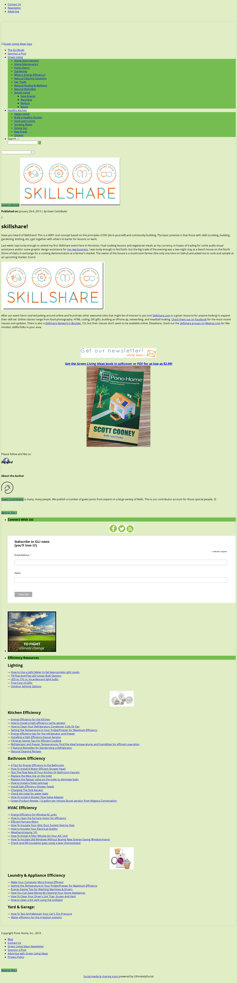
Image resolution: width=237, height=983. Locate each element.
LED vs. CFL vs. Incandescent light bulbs (35, 679)
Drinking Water (23, 124)
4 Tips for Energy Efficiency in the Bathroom (37, 765)
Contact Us (14, 4)
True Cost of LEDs (21, 683)
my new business (77, 249)
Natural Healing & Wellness (30, 85)
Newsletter (14, 8)
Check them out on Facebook (189, 319)
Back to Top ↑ (9, 512)
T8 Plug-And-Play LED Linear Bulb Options (36, 675)
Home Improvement (26, 60)
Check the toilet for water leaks (29, 793)
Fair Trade (20, 82)
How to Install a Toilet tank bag (29, 783)
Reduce (25, 103)
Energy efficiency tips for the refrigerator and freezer (43, 733)
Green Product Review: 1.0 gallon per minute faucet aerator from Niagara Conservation (64, 800)
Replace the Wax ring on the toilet (31, 776)
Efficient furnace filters (24, 821)
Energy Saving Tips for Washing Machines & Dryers (42, 889)
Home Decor (22, 68)
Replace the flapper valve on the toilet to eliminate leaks (45, 779)
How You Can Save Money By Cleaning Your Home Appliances (48, 893)
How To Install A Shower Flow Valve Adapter (37, 797)
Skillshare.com (161, 315)
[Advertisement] (118, 34)
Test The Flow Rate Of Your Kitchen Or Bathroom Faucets (45, 772)
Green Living (15, 57)
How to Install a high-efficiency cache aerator (38, 723)
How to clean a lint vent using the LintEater (37, 900)
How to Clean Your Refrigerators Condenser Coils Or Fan (45, 726)
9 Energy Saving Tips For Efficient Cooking (36, 740)
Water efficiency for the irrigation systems (36, 917)
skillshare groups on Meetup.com (200, 323)
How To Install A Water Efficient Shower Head (38, 769)
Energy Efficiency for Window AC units (34, 814)
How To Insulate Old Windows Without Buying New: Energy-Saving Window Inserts (60, 839)
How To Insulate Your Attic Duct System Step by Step (42, 825)
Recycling (26, 99)
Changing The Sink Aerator (27, 790)
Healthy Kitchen (17, 110)
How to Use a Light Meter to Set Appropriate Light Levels (45, 672)
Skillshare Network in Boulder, (63, 323)
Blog (10, 939)
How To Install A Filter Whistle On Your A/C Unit (39, 836)
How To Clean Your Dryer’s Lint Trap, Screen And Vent (43, 896)
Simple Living (22, 92)
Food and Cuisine (24, 121)
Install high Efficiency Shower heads (32, 786)
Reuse (24, 107)
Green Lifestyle (10, 205)
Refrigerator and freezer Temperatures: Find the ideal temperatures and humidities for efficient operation (75, 744)
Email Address (23, 555)
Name (18, 573)
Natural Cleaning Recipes (26, 751)
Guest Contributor (12, 499)
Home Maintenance (26, 64)
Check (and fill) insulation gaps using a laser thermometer (46, 843)
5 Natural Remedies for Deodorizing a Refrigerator (41, 748)
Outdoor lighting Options (26, 686)
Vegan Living (21, 114)
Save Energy (28, 96)
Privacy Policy (16, 957)
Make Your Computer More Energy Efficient (37, 882)
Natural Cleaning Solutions (30, 78)
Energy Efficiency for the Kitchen (30, 719)
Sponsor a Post (17, 53)
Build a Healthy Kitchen (28, 117)
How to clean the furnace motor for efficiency (38, 818)
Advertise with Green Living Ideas (28, 953)
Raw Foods (20, 131)
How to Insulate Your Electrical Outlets (34, 829)
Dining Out (20, 128)
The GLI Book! (16, 50)
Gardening (20, 71)
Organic (19, 135)
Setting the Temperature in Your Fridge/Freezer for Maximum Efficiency (54, 730)
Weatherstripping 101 (24, 832)
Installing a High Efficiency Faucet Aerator (36, 737)
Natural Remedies (25, 89)
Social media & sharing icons (101, 976)
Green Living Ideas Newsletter (26, 946)
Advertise (13, 11)
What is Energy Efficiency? (29, 75)
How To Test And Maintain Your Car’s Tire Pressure (41, 914)
